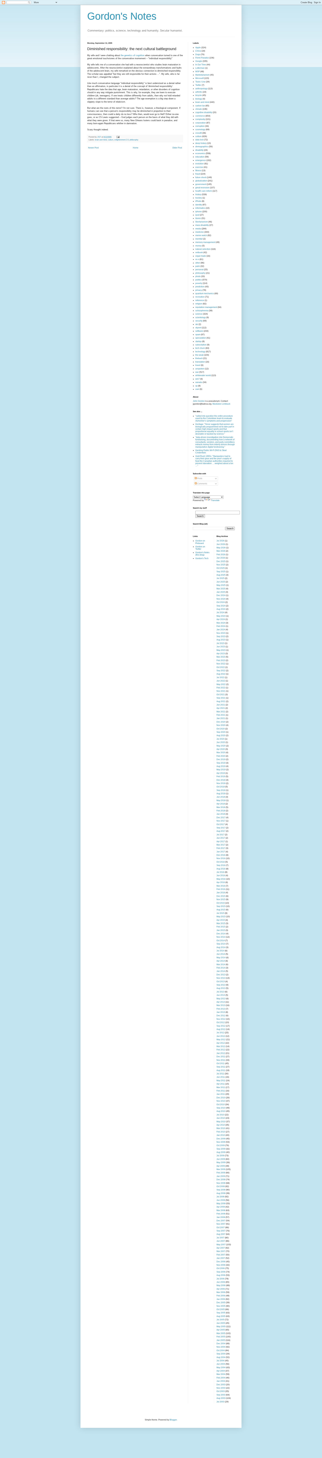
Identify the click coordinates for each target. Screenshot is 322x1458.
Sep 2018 (221, 790)
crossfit (198, 133)
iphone (198, 211)
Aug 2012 (221, 1029)
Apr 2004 (221, 1371)
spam (197, 334)
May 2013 (221, 998)
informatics (200, 208)
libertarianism (201, 222)
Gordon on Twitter (200, 547)
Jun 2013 (221, 995)
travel (197, 365)
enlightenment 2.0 (121, 140)
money (198, 246)
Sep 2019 (221, 763)
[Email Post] (118, 137)
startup (198, 341)
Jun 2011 (221, 1077)
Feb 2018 (221, 810)
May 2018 (221, 800)
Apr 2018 (221, 804)
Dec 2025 (221, 561)
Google (198, 61)
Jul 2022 (220, 677)
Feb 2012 (221, 1050)
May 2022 (221, 684)
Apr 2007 (221, 1248)
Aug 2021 (221, 701)
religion (198, 304)
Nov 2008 (221, 1183)
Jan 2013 (221, 1012)
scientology (200, 317)
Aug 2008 (221, 1193)
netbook (199, 252)
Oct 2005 (221, 1309)
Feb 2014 (221, 968)
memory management (205, 242)
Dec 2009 (221, 1139)
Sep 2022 (221, 670)
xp (196, 386)
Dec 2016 (221, 855)
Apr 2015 (221, 920)
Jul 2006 (220, 1279)
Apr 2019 (221, 773)
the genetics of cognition (132, 55)
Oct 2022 (221, 667)
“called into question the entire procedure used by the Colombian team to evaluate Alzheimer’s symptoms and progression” (214, 418)
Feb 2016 (221, 889)
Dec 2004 (221, 1343)
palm (197, 266)
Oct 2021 (221, 694)
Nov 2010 (221, 1101)
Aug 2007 (221, 1234)
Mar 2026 (221, 551)
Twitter (198, 85)
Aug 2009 (221, 1152)
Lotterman (200, 68)
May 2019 (221, 769)
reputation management (206, 307)
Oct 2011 (221, 1063)
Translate (215, 500)
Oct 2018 (221, 787)
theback (199, 358)
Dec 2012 (221, 1015)
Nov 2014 (221, 937)
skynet (198, 328)
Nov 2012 (221, 1019)
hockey (198, 198)
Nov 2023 (221, 633)
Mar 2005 (221, 1333)
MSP (197, 71)
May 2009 (221, 1162)
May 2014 (221, 957)
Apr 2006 (221, 1289)
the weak (199, 355)
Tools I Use (200, 82)
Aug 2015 (221, 910)
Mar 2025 (221, 589)
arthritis (198, 92)
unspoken (199, 369)
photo (198, 276)
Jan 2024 (221, 629)
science (198, 314)
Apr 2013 (221, 1002)
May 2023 (221, 650)
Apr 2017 (221, 841)
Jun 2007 (221, 1241)
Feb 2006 (221, 1295)
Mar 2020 (221, 752)
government (200, 184)
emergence (200, 160)
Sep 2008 (221, 1190)
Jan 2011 (221, 1094)
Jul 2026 (220, 541)
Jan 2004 (221, 1381)
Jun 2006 (221, 1282)
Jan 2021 (221, 718)
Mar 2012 (221, 1046)
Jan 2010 (221, 1135)
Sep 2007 (221, 1231)
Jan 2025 (221, 592)
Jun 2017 (221, 838)
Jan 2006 (221, 1299)
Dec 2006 (221, 1261)
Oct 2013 (221, 981)
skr (196, 324)
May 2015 (221, 916)
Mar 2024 (221, 623)
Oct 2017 (221, 824)
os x (197, 259)
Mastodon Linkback (221, 404)
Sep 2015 (221, 906)
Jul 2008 (220, 1196)
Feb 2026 (221, 554)
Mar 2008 (221, 1210)
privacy (198, 290)
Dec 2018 (221, 780)
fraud (197, 174)
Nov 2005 (221, 1306)
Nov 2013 (221, 978)
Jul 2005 (220, 1319)
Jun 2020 (221, 742)
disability (199, 150)
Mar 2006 (221, 1292)
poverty (198, 283)
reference (199, 300)
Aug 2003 (221, 1398)
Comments (202, 483)
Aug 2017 (221, 831)
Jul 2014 (220, 951)
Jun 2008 (221, 1200)
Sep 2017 (221, 828)
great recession (202, 187)
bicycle (198, 95)
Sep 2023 (221, 636)
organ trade (200, 256)
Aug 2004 (221, 1357)
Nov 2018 (221, 783)
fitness (198, 170)
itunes (198, 218)
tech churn (200, 348)
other (197, 263)
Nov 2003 (221, 1388)
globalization (201, 181)
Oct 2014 (221, 940)
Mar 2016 (221, 886)
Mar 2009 (221, 1169)
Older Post (177, 148)
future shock (200, 177)
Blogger (173, 1420)
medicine (199, 232)
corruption (200, 126)
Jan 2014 (221, 971)
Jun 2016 (221, 875)
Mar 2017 (221, 845)
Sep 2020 (221, 732)
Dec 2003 (221, 1384)
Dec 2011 (221, 1056)
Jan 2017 (221, 852)
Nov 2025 (221, 565)
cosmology (200, 129)
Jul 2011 (220, 1074)
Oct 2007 (221, 1227)
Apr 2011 (221, 1084)
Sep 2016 (221, 865)
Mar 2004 (221, 1374)
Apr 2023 (221, 653)
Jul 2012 (220, 1032)
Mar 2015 (221, 923)
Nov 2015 (221, 899)
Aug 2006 (221, 1275)
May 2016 (221, 879)
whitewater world (203, 375)
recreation (200, 297)
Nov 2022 (221, 664)
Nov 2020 (221, 725)
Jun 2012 (221, 1036)
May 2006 (221, 1285)
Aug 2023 (221, 640)
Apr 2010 (221, 1125)
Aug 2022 (221, 674)
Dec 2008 (221, 1179)
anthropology (201, 88)
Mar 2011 (221, 1087)
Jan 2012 (221, 1053)
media (198, 229)
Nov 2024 (221, 599)
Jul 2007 (220, 1238)
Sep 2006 (221, 1272)
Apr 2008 (221, 1207)
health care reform (203, 191)
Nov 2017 (221, 821)
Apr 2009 (221, 1166)
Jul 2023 (220, 643)
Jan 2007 (221, 1258)
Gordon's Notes (121, 16)
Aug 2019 (221, 766)
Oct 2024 (221, 602)
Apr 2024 (221, 619)
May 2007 (221, 1244)
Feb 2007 (221, 1255)
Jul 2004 (220, 1360)
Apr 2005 (221, 1330)
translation (200, 362)
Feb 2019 (221, 776)
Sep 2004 (221, 1354)
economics (200, 153)
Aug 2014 (221, 947)
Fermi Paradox (202, 58)
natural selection (202, 249)
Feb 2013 (221, 1009)
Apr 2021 (221, 708)
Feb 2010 (221, 1132)
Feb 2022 (221, 688)
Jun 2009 (221, 1159)
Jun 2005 (221, 1323)
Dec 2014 (221, 933)
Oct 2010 (221, 1104)
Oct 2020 (221, 729)
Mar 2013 (221, 1005)
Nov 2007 (221, 1224)
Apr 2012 (221, 1043)
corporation (200, 123)
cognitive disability (203, 112)
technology (200, 351)
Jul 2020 (220, 739)
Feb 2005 (221, 1337)
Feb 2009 (221, 1173)
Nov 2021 (221, 691)
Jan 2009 (221, 1176)
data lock (199, 140)
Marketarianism (202, 75)
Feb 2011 (221, 1091)
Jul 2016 (220, 872)
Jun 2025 (221, 582)
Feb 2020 (221, 756)
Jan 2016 (221, 892)
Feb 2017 (221, 848)
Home (135, 148)
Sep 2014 (221, 944)
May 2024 (221, 616)
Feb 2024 (221, 626)
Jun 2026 (221, 544)
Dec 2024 (221, 595)
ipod (197, 215)
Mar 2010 (221, 1128)
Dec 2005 (221, 1302)
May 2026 (221, 547)
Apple (198, 47)
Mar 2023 (221, 657)
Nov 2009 (221, 1142)
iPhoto (198, 201)
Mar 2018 (221, 807)
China (198, 51)
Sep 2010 (221, 1108)
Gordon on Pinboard (200, 542)
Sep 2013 (221, 985)
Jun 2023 (221, 646)
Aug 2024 (221, 609)
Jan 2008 (221, 1217)
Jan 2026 (221, 558)
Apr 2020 (221, 749)
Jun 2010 (221, 1118)
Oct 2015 (221, 903)
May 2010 (221, 1121)
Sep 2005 (221, 1313)
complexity (200, 119)
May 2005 (221, 1326)
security (198, 321)
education (199, 157)
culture (110, 140)
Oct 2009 (221, 1145)
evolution (199, 164)
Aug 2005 (221, 1316)
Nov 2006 (221, 1265)
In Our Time (200, 64)
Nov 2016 (221, 858)
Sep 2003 (221, 1395)
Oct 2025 (221, 568)
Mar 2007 (221, 1251)
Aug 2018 (221, 793)
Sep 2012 (221, 1026)
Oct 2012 (221, 1022)
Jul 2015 (220, 913)
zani (197, 389)
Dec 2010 (221, 1097)
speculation (200, 338)
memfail (199, 239)
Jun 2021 (221, 705)
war (197, 372)
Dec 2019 (221, 759)
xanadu (198, 382)
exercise (199, 167)
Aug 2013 (221, 988)
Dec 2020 (221, 722)
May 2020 (221, 746)
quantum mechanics (204, 293)
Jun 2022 (221, 681)
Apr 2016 (221, 882)
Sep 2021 (221, 698)
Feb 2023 (221, 660)
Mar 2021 (221, 711)
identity (198, 205)
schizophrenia (201, 310)
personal (199, 269)
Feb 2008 (221, 1214)
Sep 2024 (221, 606)
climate (198, 109)
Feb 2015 (221, 927)
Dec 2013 (221, 975)
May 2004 (221, 1367)
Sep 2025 (221, 571)
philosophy (134, 140)
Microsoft (199, 78)
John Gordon (199, 401)
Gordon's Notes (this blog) (202, 553)
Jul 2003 (220, 1402)
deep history (201, 143)
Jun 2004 (221, 1364)
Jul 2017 (220, 834)
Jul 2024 (220, 612)
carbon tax (200, 106)
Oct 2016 (221, 862)
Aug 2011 (221, 1070)
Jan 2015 (221, 930)
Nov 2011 (221, 1060)
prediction (199, 286)
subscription (200, 345)
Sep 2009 (221, 1149)
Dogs (197, 54)
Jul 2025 (220, 578)
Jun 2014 (221, 954)
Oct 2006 (221, 1268)
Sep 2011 (221, 1067)
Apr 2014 (221, 961)
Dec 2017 (221, 817)
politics (198, 280)
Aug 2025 (221, 575)
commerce (200, 116)
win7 (197, 379)
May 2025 (221, 585)
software (199, 331)
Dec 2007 (221, 1220)
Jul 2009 (220, 1155)
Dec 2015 (221, 896)
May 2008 (221, 1203)
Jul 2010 (220, 1115)
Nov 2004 (221, 1347)
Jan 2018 (221, 814)
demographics (201, 146)
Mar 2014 (221, 964)
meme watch (201, 235)
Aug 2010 (221, 1111)
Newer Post (93, 148)
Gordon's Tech (201, 558)
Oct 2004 (221, 1350)
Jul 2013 (220, 992)
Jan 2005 (221, 1340)
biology (198, 99)
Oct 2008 (221, 1186)
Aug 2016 (221, 869)
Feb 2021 (221, 715)
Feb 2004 (221, 1378)
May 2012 (221, 1039)
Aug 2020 (221, 735)
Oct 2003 (221, 1391)
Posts (199, 478)
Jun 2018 (221, 797)
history (198, 194)
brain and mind (101, 140)
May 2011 (221, 1080)
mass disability (202, 225)
